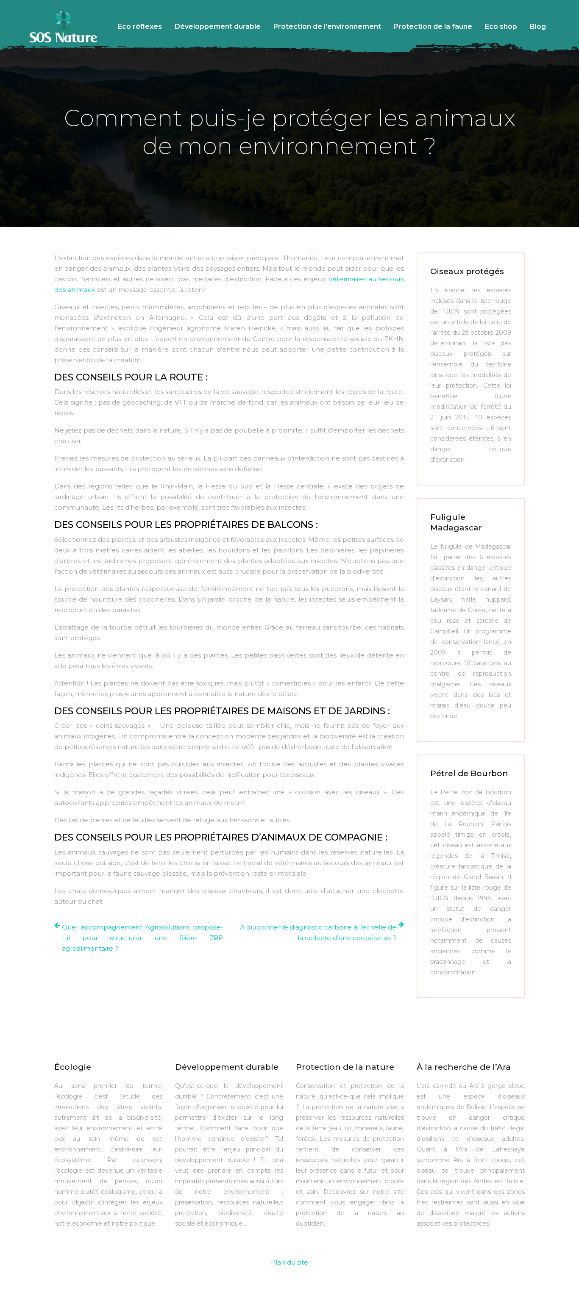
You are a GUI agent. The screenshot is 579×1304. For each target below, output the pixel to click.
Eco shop (501, 26)
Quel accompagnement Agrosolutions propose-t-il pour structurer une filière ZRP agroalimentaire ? (142, 937)
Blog (538, 26)
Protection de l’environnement (327, 26)
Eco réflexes (140, 26)
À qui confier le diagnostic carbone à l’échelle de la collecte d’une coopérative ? (318, 932)
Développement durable (218, 26)
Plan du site (289, 1262)
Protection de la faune (433, 26)
